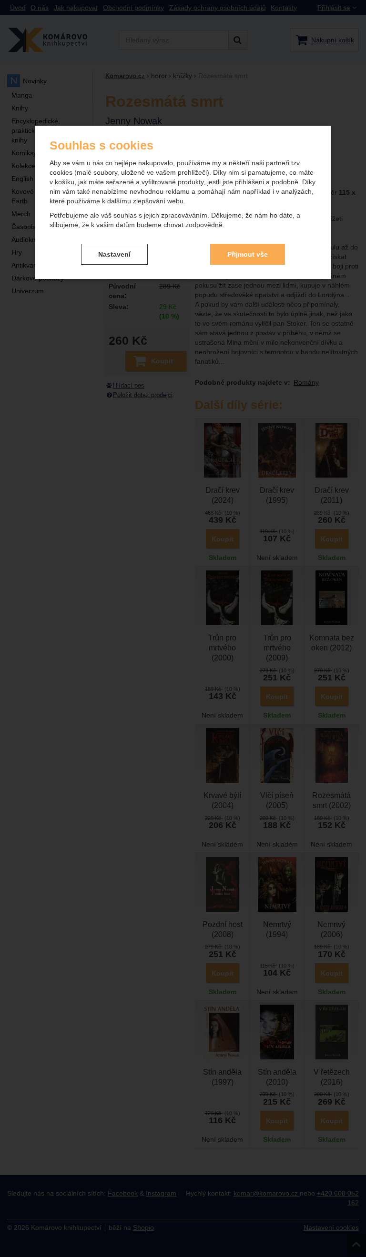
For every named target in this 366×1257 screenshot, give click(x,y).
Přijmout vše (247, 254)
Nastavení (114, 254)
